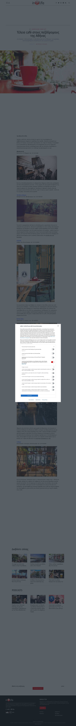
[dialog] (38, 363)
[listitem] (38, 346)
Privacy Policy (44, 399)
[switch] (52, 349)
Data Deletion (31, 399)
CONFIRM (29, 395)
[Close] (58, 326)
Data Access (38, 399)
